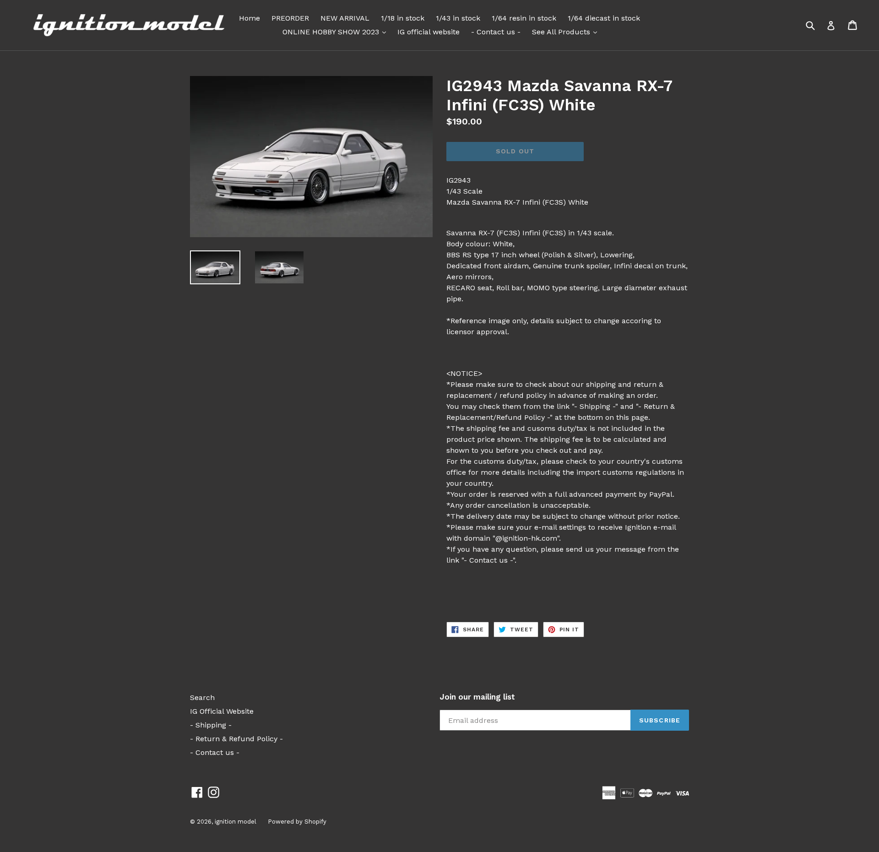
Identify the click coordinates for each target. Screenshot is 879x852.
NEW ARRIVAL (344, 18)
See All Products (567, 31)
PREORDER (290, 18)
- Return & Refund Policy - (236, 738)
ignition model (235, 821)
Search (202, 697)
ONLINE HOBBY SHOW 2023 (336, 31)
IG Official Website (222, 711)
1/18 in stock (402, 18)
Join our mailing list (477, 696)
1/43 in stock (458, 18)
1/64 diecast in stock (604, 18)
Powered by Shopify (297, 821)
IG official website (428, 31)
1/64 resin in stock (524, 18)
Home (249, 18)
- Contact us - (496, 31)
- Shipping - (211, 725)
